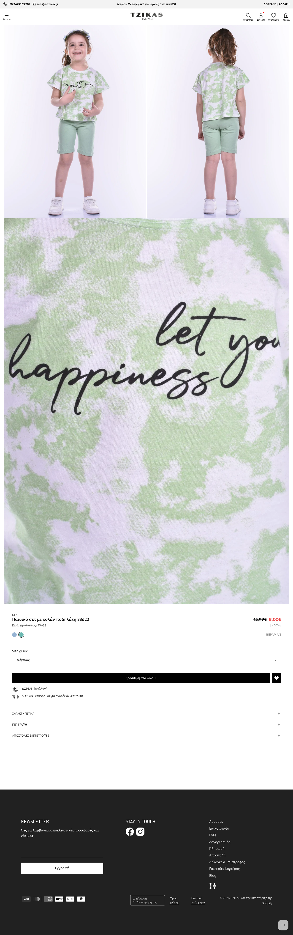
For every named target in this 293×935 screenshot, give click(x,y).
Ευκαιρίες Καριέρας (224, 868)
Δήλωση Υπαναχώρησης (146, 900)
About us (216, 821)
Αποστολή (217, 855)
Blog (212, 875)
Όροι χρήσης (174, 900)
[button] (248, 15)
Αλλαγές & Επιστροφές (227, 862)
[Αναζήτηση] (248, 15)
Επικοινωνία (219, 828)
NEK (15, 615)
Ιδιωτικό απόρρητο (198, 900)
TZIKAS (235, 898)
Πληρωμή (217, 848)
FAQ (212, 835)
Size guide (20, 651)
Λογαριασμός (219, 842)
